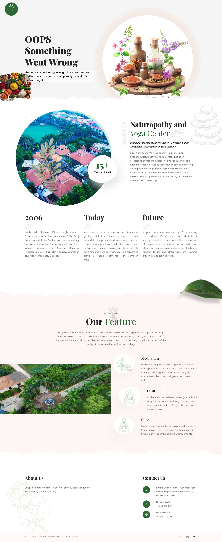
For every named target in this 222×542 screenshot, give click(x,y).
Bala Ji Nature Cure (41, 536)
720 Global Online (69, 536)
